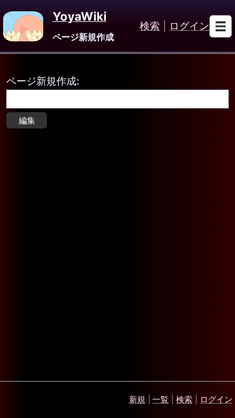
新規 (137, 399)
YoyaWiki (80, 17)
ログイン (189, 26)
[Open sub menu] (220, 26)
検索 (150, 26)
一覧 (160, 399)
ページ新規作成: (42, 81)
